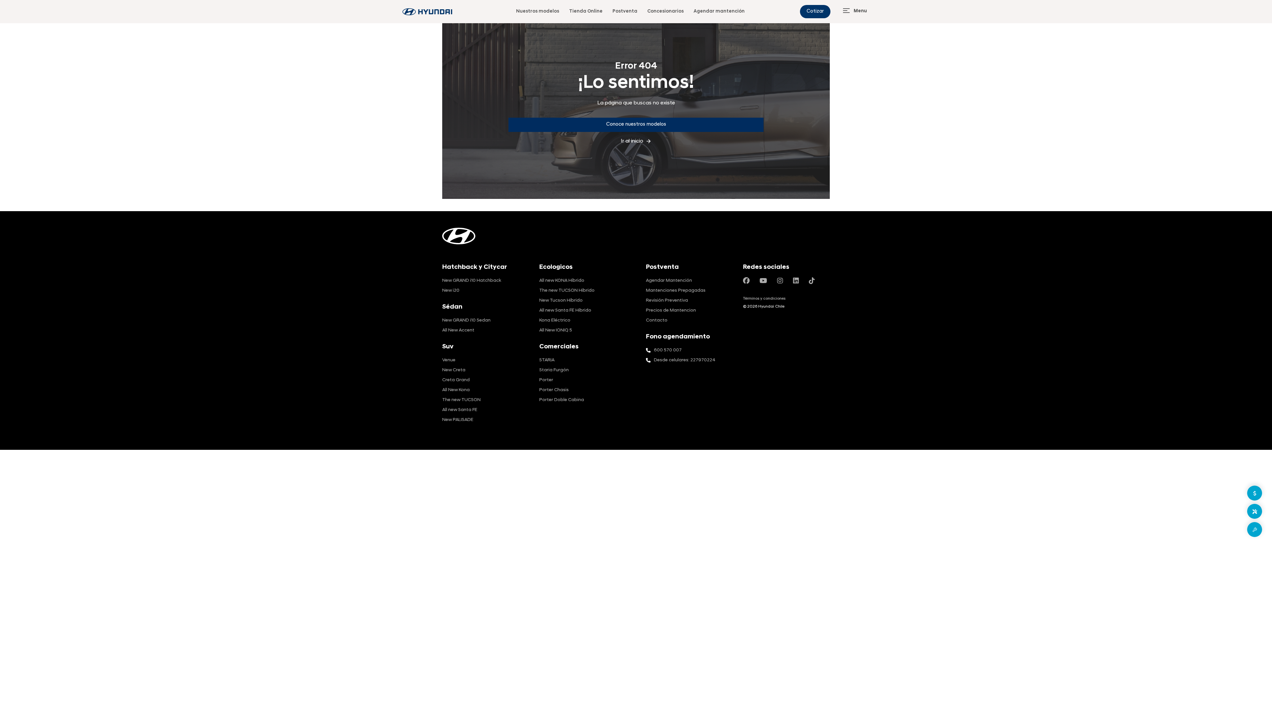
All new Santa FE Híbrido (565, 310)
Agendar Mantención (669, 280)
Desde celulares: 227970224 (685, 360)
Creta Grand (456, 380)
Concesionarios (665, 11)
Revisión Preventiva (667, 300)
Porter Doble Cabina (561, 399)
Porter (546, 380)
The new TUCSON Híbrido (567, 290)
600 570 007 (668, 350)
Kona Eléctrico (554, 320)
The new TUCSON (461, 399)
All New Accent (458, 330)
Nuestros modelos (537, 11)
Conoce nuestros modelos (636, 124)
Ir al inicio (636, 141)
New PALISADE (457, 419)
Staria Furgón (554, 370)
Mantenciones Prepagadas (676, 290)
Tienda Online (586, 11)
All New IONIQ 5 (555, 330)
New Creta (453, 370)
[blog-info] (427, 11)
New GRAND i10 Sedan (466, 320)
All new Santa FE (459, 409)
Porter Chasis (554, 390)
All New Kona (456, 390)
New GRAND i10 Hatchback (471, 280)
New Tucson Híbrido (561, 300)
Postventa (624, 11)
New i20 (450, 290)
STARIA (547, 360)
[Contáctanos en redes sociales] (746, 281)
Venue (448, 360)
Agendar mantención (719, 11)
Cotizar (815, 11)
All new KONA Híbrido (561, 280)
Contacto (656, 320)
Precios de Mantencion (671, 310)
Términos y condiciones (764, 299)
